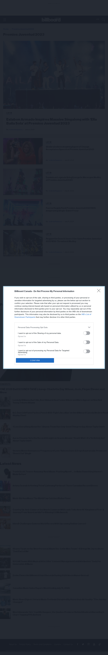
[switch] (86, 333)
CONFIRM (35, 360)
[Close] (99, 291)
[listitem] (54, 327)
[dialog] (54, 327)
